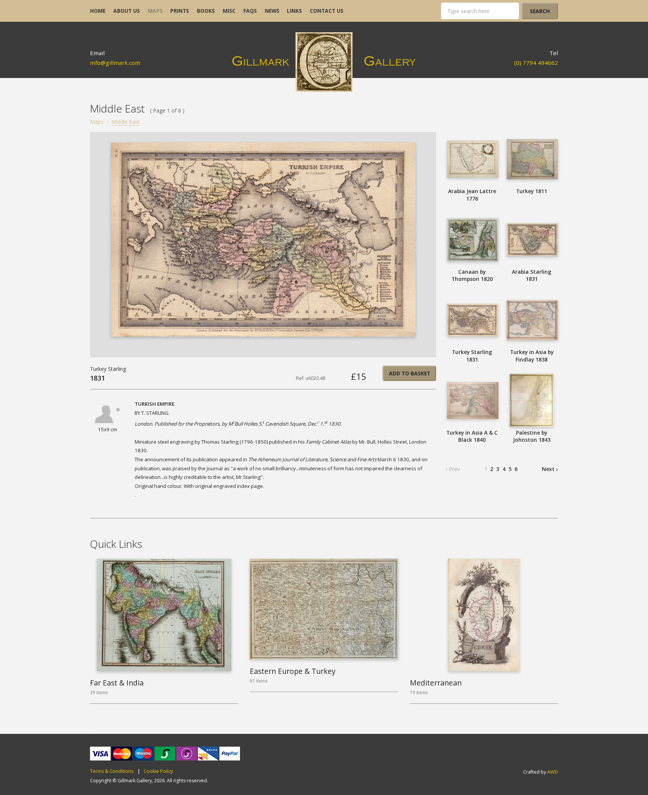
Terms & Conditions (112, 771)
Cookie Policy (158, 771)
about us (126, 10)
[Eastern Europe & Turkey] (324, 609)
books (206, 10)
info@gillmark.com (115, 62)
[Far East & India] (164, 615)
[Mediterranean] (484, 615)
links (294, 10)
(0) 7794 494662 (536, 62)
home (97, 10)
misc (229, 10)
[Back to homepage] (324, 62)
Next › (550, 468)
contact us (327, 10)
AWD (552, 772)
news (272, 10)
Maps (97, 121)
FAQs (250, 10)
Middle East (125, 121)
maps (155, 10)
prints (179, 10)
